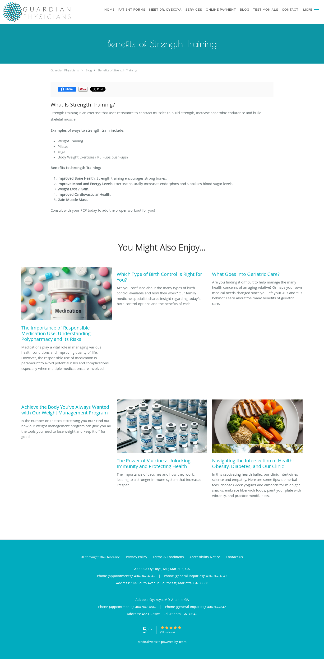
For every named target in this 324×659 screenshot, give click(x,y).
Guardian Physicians (65, 70)
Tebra (182, 642)
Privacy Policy (136, 557)
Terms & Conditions (168, 557)
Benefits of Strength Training (117, 70)
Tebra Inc (113, 557)
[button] (316, 9)
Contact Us (234, 557)
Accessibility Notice (205, 557)
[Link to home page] (36, 12)
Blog (89, 70)
